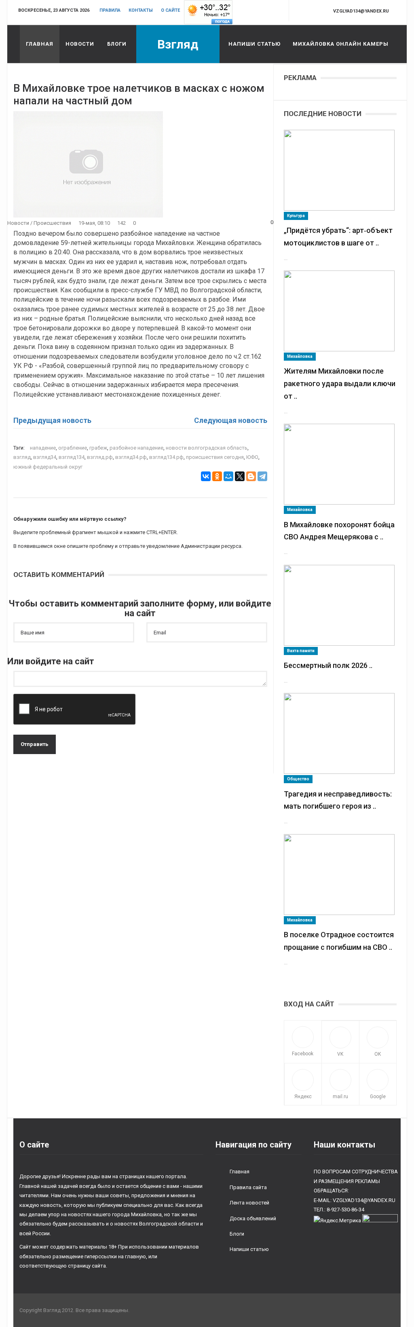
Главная (39, 44)
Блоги (117, 44)
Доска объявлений (253, 1218)
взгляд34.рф (131, 457)
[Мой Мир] (228, 476)
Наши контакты (344, 1145)
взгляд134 (71, 457)
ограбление (72, 448)
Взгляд (178, 44)
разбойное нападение (136, 448)
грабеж (98, 448)
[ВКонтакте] (206, 476)
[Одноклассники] (217, 476)
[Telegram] (262, 476)
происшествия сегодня (215, 457)
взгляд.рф (100, 457)
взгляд (22, 457)
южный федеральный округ (47, 467)
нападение (43, 448)
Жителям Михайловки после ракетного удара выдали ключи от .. (339, 383)
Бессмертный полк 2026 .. (328, 665)
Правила (109, 10)
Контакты (141, 10)
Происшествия (52, 223)
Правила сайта (248, 1187)
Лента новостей (249, 1203)
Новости (79, 44)
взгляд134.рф (166, 457)
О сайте (170, 10)
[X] (240, 476)
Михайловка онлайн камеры (341, 44)
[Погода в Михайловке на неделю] (208, 12)
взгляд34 (44, 457)
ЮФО (252, 457)
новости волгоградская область (206, 448)
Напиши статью (254, 44)
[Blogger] (251, 476)
